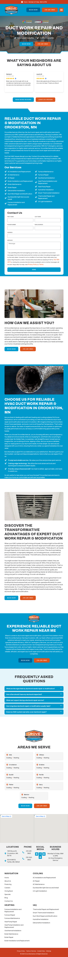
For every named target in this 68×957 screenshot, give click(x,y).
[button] (61, 10)
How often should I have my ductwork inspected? (24, 694)
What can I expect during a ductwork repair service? (25, 700)
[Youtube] (44, 854)
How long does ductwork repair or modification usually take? (28, 706)
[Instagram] (40, 854)
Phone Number (11, 224)
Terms (41, 264)
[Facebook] (36, 854)
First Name (10, 216)
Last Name (38, 216)
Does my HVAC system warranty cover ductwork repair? (26, 712)
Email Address (39, 224)
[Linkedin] (40, 857)
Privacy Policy (32, 264)
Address (9, 232)
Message (10, 240)
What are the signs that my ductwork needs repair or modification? (30, 689)
